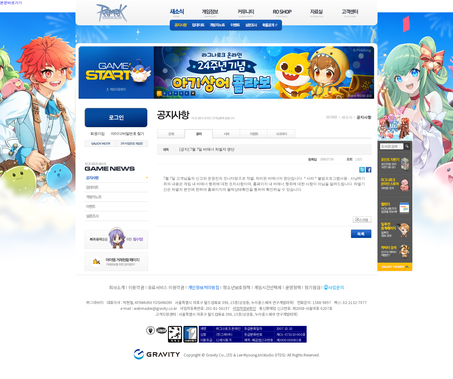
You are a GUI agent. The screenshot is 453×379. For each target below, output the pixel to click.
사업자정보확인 (244, 308)
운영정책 (293, 287)
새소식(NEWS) (177, 13)
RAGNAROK (111, 13)
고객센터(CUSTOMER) (350, 13)
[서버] (226, 133)
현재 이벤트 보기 (193, 93)
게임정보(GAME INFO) (210, 13)
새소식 (347, 117)
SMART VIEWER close (395, 267)
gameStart (116, 66)
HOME (331, 117)
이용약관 (136, 287)
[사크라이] (281, 133)
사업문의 (336, 287)
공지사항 (180, 25)
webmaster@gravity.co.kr (155, 308)
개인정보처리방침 (203, 287)
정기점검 (312, 287)
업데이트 (198, 25)
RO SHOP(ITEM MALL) (282, 13)
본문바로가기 (11, 3)
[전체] (171, 133)
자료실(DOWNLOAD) (316, 13)
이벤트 (235, 25)
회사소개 (117, 287)
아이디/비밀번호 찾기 (127, 133)
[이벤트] (254, 133)
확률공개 (271, 25)
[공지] (199, 133)
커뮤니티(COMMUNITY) (246, 13)
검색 (407, 146)
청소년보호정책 (236, 287)
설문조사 (251, 25)
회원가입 (97, 133)
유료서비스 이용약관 (166, 287)
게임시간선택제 (268, 287)
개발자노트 (217, 25)
